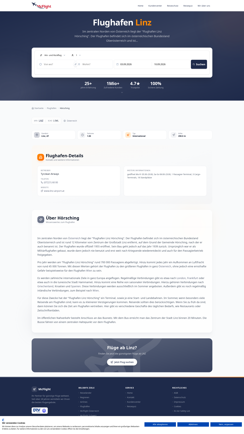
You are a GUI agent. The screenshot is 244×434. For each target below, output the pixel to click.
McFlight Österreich (89, 411)
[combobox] (56, 64)
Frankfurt (192, 278)
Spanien (76, 286)
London (181, 278)
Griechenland (45, 286)
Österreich (72, 120)
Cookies (177, 406)
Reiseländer (85, 392)
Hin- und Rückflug (53, 55)
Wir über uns (204, 5)
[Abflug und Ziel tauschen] (75, 64)
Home (140, 5)
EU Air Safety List (182, 411)
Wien (89, 270)
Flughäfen (85, 406)
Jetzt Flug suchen (124, 362)
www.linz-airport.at (54, 190)
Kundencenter (155, 5)
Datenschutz (180, 397)
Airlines (83, 402)
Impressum (179, 402)
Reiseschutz (172, 5)
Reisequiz (188, 5)
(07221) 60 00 (51, 182)
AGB (176, 392)
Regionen (84, 397)
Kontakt (130, 397)
